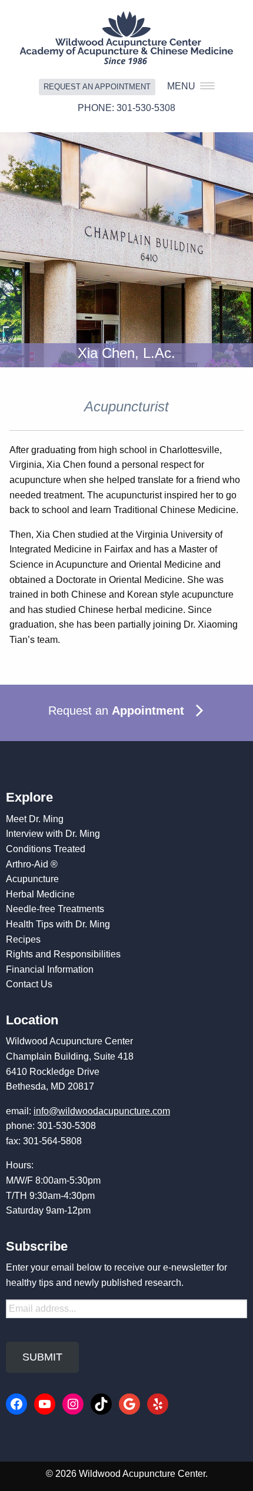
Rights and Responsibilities (63, 954)
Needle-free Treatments (55, 909)
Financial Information (50, 969)
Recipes (23, 939)
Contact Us (29, 984)
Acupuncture (32, 879)
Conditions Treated (45, 849)
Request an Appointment (97, 86)
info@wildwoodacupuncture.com (102, 1111)
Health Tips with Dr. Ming (58, 924)
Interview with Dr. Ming (53, 834)
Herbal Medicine (40, 894)
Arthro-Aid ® (32, 864)
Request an (116, 710)
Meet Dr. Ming (35, 819)
